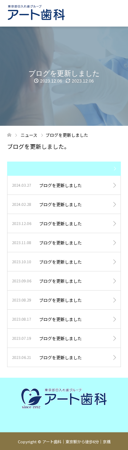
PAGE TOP (118, 429)
